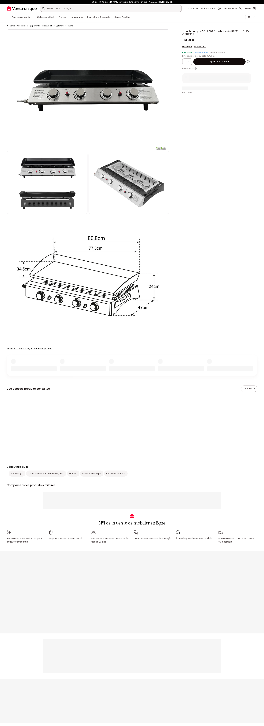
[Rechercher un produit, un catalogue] (43, 8)
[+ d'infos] (196, 68)
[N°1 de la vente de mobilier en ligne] (22, 8)
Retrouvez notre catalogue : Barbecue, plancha (29, 348)
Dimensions (200, 46)
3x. (193, 68)
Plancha (69, 26)
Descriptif (187, 46)
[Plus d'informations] (214, 56)
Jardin (12, 26)
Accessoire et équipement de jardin (32, 26)
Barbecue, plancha (56, 26)
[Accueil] (7, 26)
